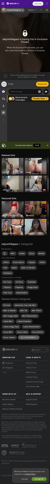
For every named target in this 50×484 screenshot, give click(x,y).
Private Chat (39, 99)
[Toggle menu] (3, 3)
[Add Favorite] (4, 84)
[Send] (46, 91)
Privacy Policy (31, 363)
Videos (32, 10)
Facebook (9, 363)
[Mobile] (5, 253)
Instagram (9, 368)
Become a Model (8, 400)
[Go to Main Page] (15, 3)
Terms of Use (31, 368)
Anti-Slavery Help (32, 386)
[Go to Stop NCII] (17, 452)
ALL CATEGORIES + (29, 337)
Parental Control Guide (34, 382)
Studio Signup (7, 404)
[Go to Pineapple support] (4, 452)
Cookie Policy (30, 474)
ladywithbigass (10, 244)
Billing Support (31, 404)
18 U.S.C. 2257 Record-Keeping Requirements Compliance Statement (24, 462)
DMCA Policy (31, 372)
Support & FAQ (31, 400)
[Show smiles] (39, 91)
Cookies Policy (32, 377)
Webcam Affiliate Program (12, 409)
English (38, 350)
